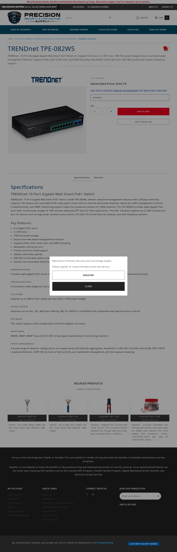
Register (88, 275)
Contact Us (167, 7)
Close (88, 286)
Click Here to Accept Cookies (143, 544)
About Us (153, 7)
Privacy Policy (105, 542)
